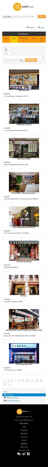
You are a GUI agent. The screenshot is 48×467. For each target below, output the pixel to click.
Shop (14, 38)
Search (41, 16)
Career (24, 440)
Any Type (7, 16)
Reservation (24, 38)
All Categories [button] (23, 34)
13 (41, 380)
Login (42, 27)
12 (36, 380)
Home (6, 38)
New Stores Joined (13, 401)
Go (21, 60)
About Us (42, 39)
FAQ (24, 427)
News (34, 38)
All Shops (31, 60)
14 (4, 384)
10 (27, 380)
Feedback (24, 430)
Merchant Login (24, 450)
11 (32, 380)
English (31, 27)
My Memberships (12, 398)
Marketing (24, 447)
